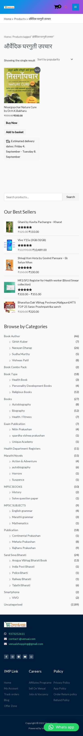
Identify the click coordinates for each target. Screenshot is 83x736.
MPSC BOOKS (13, 486)
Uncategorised (13, 604)
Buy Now (11, 122)
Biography (18, 410)
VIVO (15, 597)
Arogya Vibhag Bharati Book (29, 560)
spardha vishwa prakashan (28, 435)
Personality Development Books (32, 385)
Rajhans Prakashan (24, 548)
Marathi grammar (22, 517)
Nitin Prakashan (22, 429)
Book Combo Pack (15, 367)
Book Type (10, 374)
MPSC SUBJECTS (15, 505)
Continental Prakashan (26, 535)
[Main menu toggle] (75, 7)
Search (70, 197)
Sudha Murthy (21, 354)
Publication (11, 530)
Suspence (18, 479)
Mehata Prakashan (23, 541)
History (16, 492)
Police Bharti (20, 572)
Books (8, 399)
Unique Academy (22, 441)
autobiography (21, 467)
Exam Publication (14, 424)
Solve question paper (25, 498)
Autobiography (21, 404)
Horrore (17, 473)
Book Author (12, 336)
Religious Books (22, 392)
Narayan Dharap (22, 347)
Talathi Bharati (21, 585)
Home (7, 36)
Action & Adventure (24, 461)
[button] (66, 7)
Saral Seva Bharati (15, 555)
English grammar (22, 510)
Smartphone (11, 592)
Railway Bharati (21, 579)
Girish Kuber (20, 341)
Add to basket (15, 132)
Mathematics (20, 523)
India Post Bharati (23, 566)
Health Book (19, 379)
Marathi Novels (13, 455)
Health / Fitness (22, 416)
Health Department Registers (22, 448)
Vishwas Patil (20, 360)
